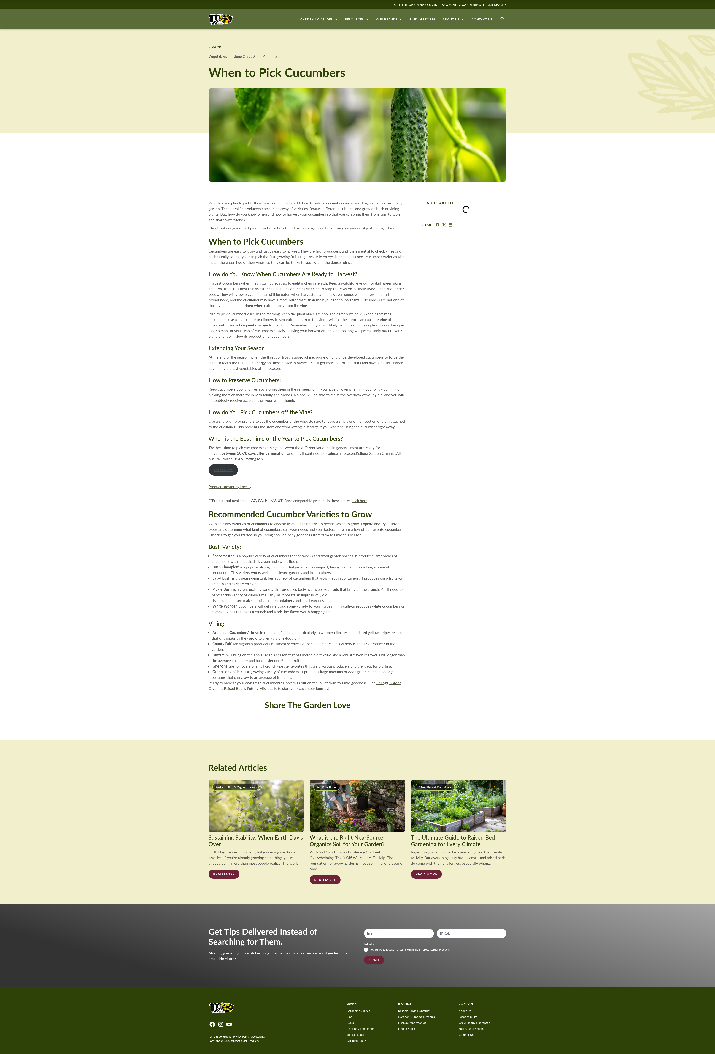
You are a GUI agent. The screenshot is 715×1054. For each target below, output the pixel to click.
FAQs (350, 1023)
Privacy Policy (241, 1036)
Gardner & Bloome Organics (416, 1017)
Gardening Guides (316, 19)
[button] (437, 225)
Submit (374, 960)
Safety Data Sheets (471, 1029)
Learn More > (494, 4)
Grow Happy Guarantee (474, 1023)
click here (359, 500)
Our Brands (386, 19)
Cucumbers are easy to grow (232, 250)
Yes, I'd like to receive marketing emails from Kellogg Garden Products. (410, 949)
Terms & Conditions (220, 1036)
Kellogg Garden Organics (414, 1011)
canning (390, 389)
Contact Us (482, 19)
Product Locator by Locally (230, 486)
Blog (349, 1017)
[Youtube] (229, 1024)
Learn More (223, 469)
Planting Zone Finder (360, 1029)
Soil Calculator (356, 1034)
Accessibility (258, 1036)
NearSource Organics (412, 1023)
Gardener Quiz (356, 1040)
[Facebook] (212, 1024)
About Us (451, 19)
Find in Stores (422, 19)
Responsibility (468, 1017)
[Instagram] (220, 1024)
